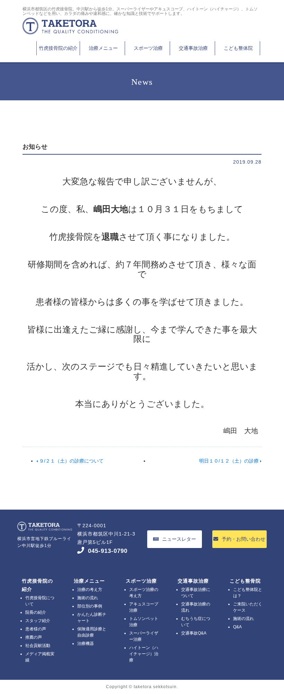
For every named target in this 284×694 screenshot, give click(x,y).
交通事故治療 (193, 48)
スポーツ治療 (148, 48)
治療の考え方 (89, 589)
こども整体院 (238, 48)
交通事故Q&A (193, 633)
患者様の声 (35, 629)
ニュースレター (179, 539)
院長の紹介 (35, 612)
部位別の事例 (89, 606)
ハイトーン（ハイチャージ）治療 (143, 654)
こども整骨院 (245, 581)
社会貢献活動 (37, 645)
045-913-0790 (107, 551)
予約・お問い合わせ (243, 539)
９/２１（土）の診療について (71, 461)
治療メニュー (103, 48)
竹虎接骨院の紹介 (58, 48)
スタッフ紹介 (37, 620)
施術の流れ (87, 597)
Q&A (237, 626)
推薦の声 (33, 637)
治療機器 (85, 643)
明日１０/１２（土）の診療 (229, 461)
